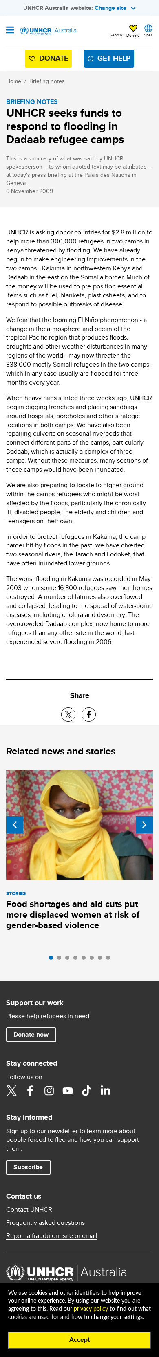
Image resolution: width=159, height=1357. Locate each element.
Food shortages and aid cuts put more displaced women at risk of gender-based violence (72, 914)
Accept (79, 1340)
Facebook (30, 1090)
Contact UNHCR (29, 1209)
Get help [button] (113, 58)
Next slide (144, 824)
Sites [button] (148, 35)
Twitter (11, 1090)
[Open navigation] (10, 30)
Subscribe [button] (28, 1167)
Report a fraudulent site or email (51, 1235)
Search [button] (116, 35)
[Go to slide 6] (94, 960)
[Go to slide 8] (110, 960)
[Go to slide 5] (86, 960)
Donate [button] (133, 35)
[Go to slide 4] (77, 960)
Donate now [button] (31, 1034)
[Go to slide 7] (102, 960)
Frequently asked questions (45, 1222)
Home (13, 81)
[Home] (47, 31)
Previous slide (14, 824)
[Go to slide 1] (53, 960)
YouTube (67, 1090)
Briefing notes (47, 81)
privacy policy (91, 1309)
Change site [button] (110, 8)
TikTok (86, 1090)
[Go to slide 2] (61, 960)
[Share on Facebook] (89, 714)
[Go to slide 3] (69, 960)
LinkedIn (105, 1090)
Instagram (49, 1090)
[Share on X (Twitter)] (68, 714)
